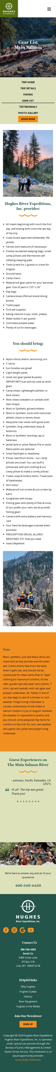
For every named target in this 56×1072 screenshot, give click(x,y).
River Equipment (28, 1001)
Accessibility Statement (28, 1059)
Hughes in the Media (28, 1006)
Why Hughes (28, 986)
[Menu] (49, 8)
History (28, 996)
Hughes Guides (28, 991)
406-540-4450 (28, 885)
